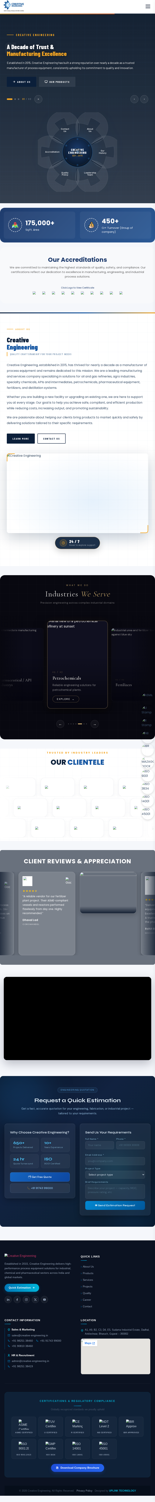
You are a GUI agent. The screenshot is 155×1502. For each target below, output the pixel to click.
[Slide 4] (75, 723)
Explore (66, 699)
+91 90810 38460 (22, 1346)
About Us (88, 1266)
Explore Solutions (31, 81)
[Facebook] (17, 1299)
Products (88, 1273)
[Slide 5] (78, 723)
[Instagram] (26, 1299)
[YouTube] (44, 1299)
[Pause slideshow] (39, 99)
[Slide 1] (68, 723)
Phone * (121, 1139)
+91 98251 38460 (22, 1340)
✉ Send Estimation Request (115, 1205)
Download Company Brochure (79, 1467)
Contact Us (51, 438)
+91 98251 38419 (22, 1366)
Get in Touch (73, 81)
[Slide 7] (86, 723)
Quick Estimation (20, 1287)
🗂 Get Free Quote (40, 1177)
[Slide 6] (82, 723)
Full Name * (91, 1139)
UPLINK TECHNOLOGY (122, 1490)
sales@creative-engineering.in (30, 1335)
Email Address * (94, 1155)
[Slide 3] (73, 723)
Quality (87, 1293)
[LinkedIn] (8, 1299)
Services (88, 1279)
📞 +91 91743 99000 (40, 1188)
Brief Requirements (96, 1182)
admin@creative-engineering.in (30, 1361)
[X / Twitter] (35, 1299)
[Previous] (134, 99)
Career (87, 1299)
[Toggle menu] (148, 6)
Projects (87, 1286)
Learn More (20, 438)
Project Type (92, 1168)
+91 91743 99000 (50, 1340)
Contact (87, 1306)
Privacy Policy (84, 1490)
